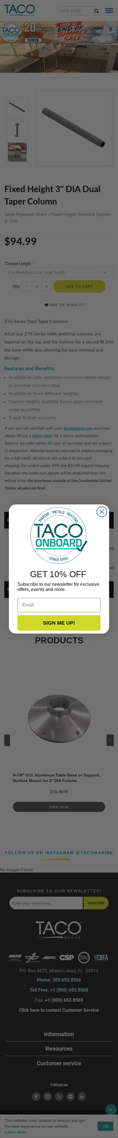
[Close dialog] (102, 512)
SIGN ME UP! (59, 623)
